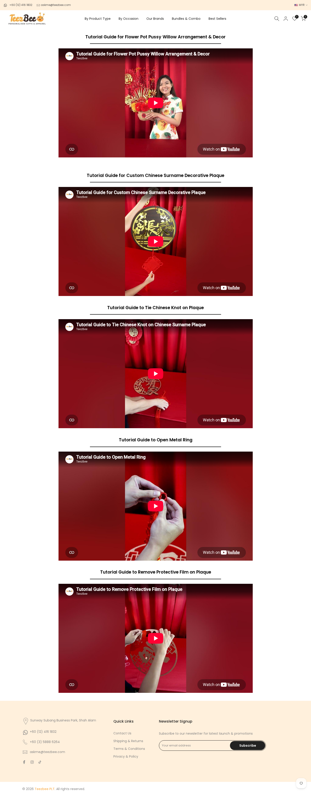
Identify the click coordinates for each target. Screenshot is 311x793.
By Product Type (98, 18)
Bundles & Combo (186, 18)
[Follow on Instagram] (32, 762)
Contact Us (122, 733)
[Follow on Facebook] (24, 762)
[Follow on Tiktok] (39, 762)
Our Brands (155, 18)
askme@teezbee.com (55, 5)
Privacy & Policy (125, 756)
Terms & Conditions (129, 748)
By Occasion (128, 18)
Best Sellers (217, 18)
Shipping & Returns (128, 741)
